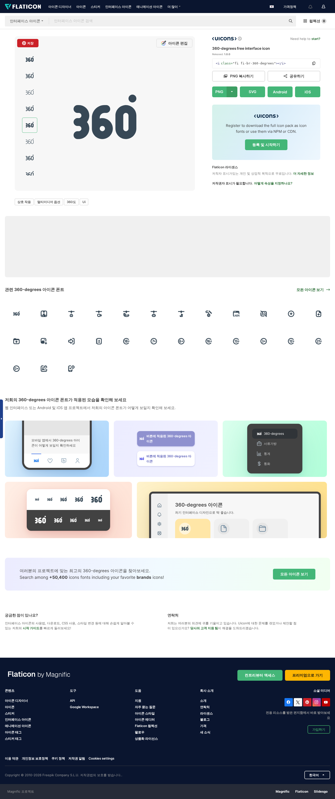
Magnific (283, 791)
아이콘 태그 (13, 732)
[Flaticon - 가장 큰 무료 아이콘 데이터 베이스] (23, 6)
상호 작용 (24, 202)
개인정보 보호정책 (35, 758)
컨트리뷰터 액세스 (260, 675)
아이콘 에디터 (145, 719)
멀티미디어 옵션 (48, 202)
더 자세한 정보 (303, 173)
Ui (84, 202)
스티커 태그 (13, 738)
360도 (71, 202)
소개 (203, 700)
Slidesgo (321, 791)
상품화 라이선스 (146, 738)
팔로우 (139, 732)
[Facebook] (288, 702)
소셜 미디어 (321, 690)
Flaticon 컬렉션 (146, 726)
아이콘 (81, 7)
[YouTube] (326, 702)
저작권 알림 (76, 758)
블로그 (205, 719)
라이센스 (206, 713)
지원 (138, 700)
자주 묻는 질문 (145, 707)
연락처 (205, 707)
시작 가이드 (31, 628)
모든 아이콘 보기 (294, 574)
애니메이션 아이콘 (149, 7)
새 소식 (205, 732)
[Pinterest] (307, 702)
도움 (138, 690)
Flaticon (301, 791)
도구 (73, 690)
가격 (203, 726)
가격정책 (289, 7)
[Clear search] (279, 21)
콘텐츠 (9, 690)
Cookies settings (101, 758)
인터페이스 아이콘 (118, 7)
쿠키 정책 (58, 758)
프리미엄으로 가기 (307, 675)
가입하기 (318, 729)
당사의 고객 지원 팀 (204, 628)
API (72, 700)
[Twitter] (298, 702)
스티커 (95, 7)
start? (315, 39)
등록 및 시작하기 (266, 144)
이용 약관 (11, 758)
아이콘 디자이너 (59, 7)
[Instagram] (316, 702)
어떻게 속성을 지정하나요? (273, 183)
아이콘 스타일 (145, 713)
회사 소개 (207, 690)
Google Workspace (84, 707)
